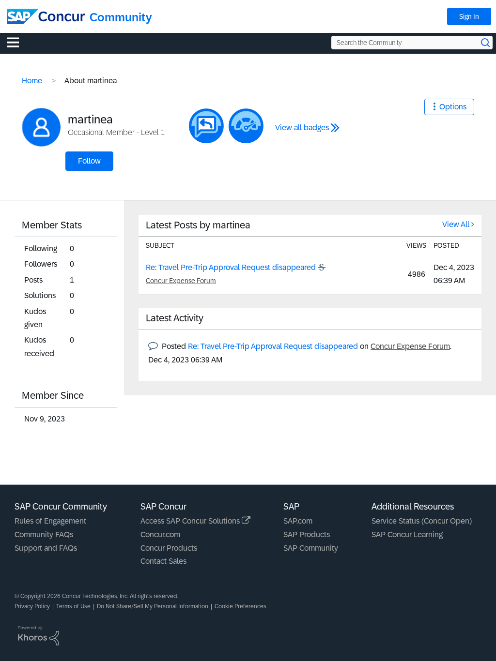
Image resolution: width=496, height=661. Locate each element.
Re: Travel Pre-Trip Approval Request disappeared (232, 267)
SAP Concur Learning (407, 534)
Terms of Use (73, 606)
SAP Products (306, 534)
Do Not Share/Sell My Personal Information (152, 606)
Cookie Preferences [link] (240, 606)
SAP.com (297, 521)
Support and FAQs (46, 548)
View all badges (302, 127)
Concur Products (168, 548)
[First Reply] (206, 125)
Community (121, 17)
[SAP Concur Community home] (46, 16)
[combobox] (412, 42)
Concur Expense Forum (181, 281)
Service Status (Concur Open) (422, 521)
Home (32, 80)
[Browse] (18, 42)
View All (455, 224)
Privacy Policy (32, 606)
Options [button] (452, 107)
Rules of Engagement (50, 521)
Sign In (469, 16)
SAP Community (310, 548)
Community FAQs (44, 534)
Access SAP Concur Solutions (191, 521)
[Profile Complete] (246, 125)
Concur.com (160, 534)
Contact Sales (163, 561)
